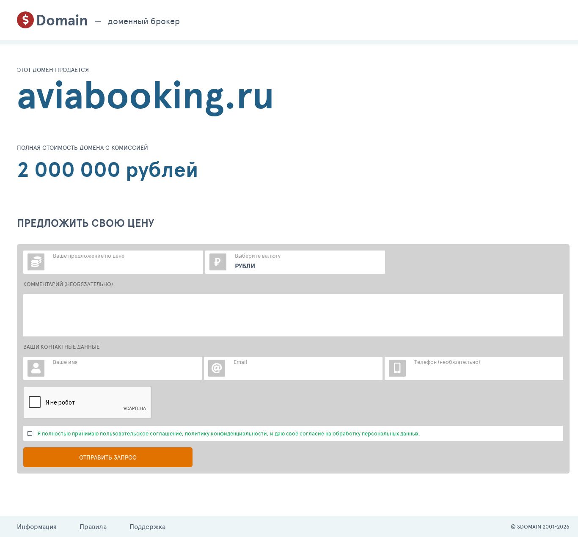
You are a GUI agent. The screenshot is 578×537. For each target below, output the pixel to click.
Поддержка (147, 526)
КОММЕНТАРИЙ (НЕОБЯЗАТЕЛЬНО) (68, 284)
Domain (62, 20)
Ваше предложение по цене (88, 255)
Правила (93, 526)
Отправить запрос (108, 457)
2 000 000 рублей (107, 169)
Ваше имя (65, 362)
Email (240, 362)
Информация (37, 526)
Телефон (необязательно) (447, 362)
